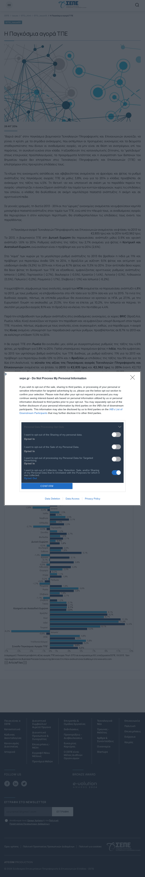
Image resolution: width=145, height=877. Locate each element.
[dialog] (72, 438)
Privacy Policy (92, 498)
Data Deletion (52, 498)
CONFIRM (47, 486)
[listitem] (72, 427)
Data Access (72, 498)
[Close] (133, 378)
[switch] (116, 434)
